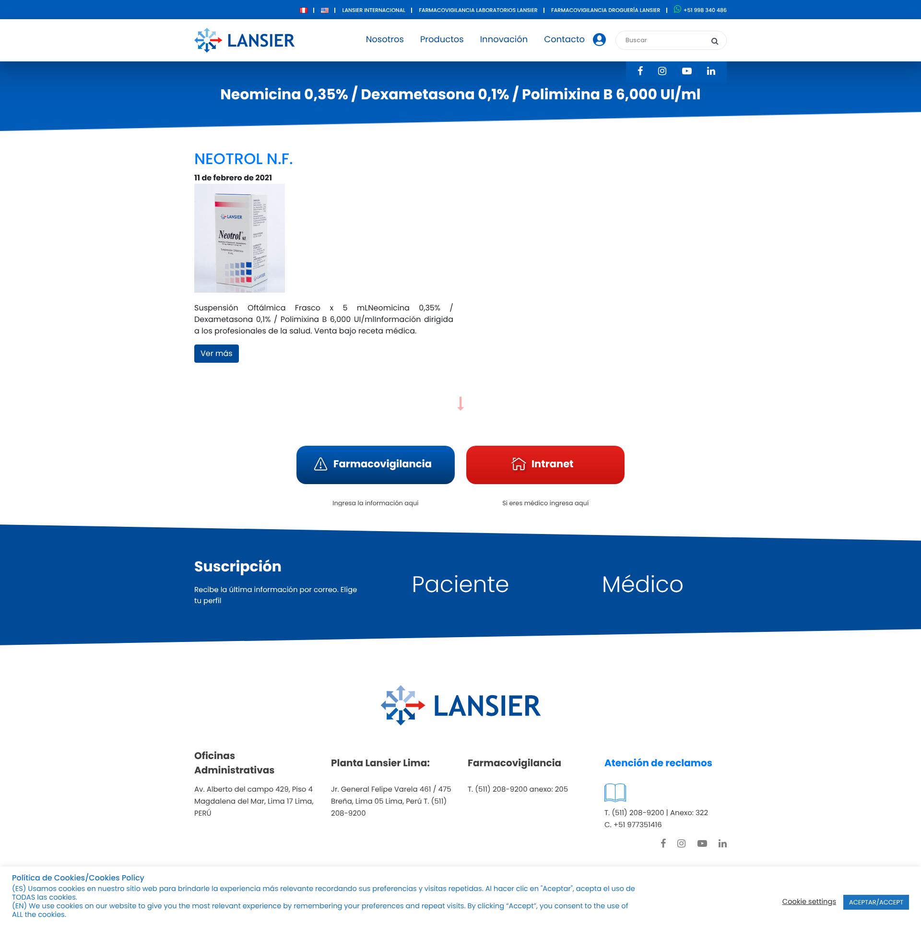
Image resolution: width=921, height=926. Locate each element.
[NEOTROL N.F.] (239, 242)
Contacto (564, 40)
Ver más (217, 353)
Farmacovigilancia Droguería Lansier (606, 10)
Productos (442, 40)
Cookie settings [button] (809, 902)
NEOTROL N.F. (243, 159)
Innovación (504, 40)
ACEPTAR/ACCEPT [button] (876, 902)
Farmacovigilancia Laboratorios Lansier (478, 10)
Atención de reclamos (658, 763)
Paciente (460, 584)
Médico (643, 584)
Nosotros (385, 40)
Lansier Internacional (373, 10)
